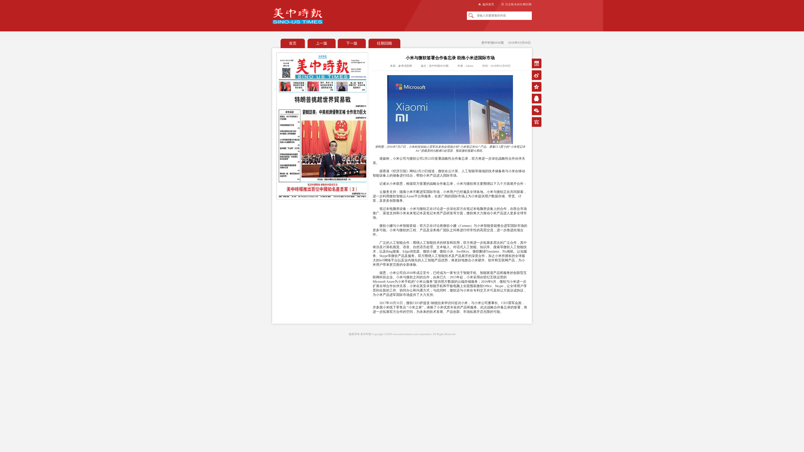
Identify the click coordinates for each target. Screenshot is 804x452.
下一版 (351, 43)
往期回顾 (384, 43)
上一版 (321, 43)
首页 (292, 43)
